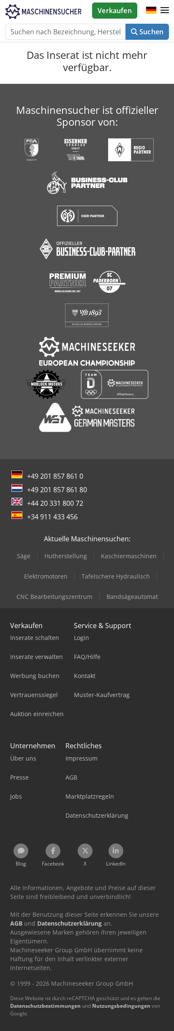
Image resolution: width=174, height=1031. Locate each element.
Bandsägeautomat (132, 597)
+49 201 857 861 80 (57, 489)
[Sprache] (151, 11)
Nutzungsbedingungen (121, 1005)
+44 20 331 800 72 (55, 503)
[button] (164, 11)
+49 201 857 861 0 (55, 476)
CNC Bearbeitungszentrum (54, 597)
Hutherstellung (65, 556)
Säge (23, 556)
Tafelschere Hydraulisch (116, 576)
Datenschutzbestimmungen (45, 1005)
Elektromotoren (46, 576)
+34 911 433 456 (52, 516)
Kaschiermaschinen (129, 556)
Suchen (150, 31)
